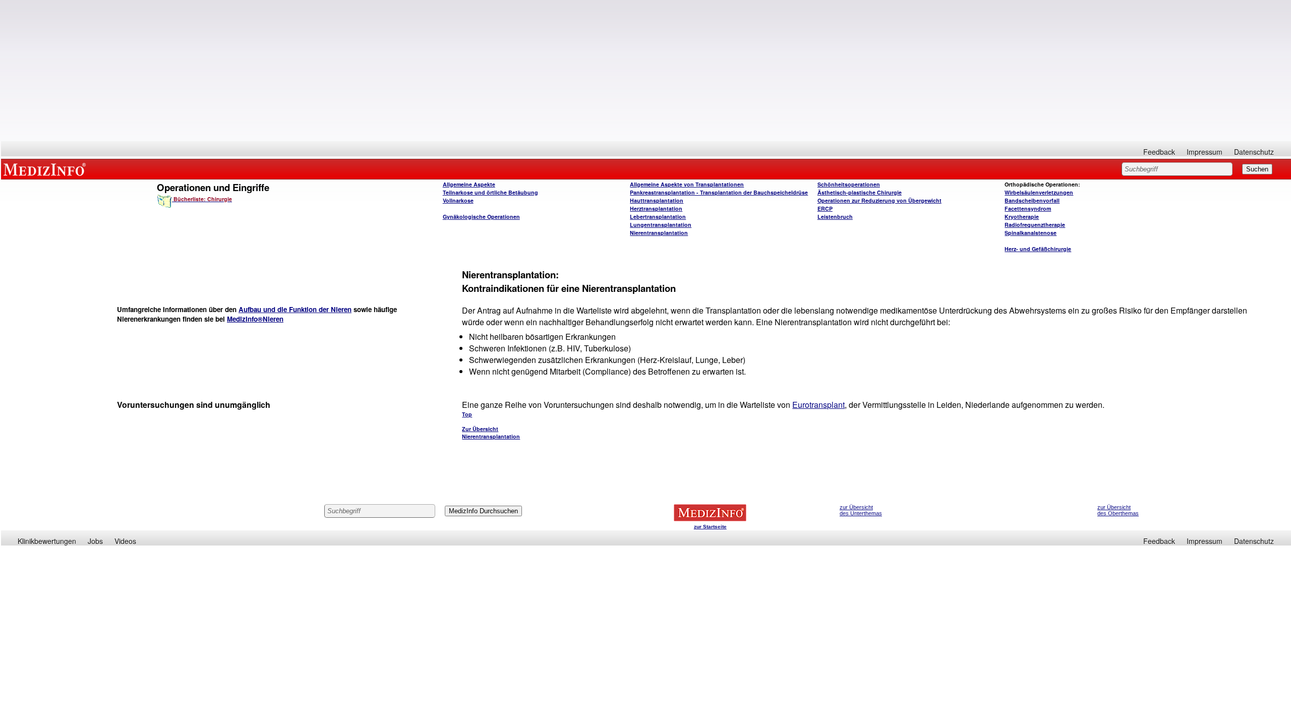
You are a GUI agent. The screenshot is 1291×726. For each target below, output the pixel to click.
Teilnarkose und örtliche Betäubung (490, 192)
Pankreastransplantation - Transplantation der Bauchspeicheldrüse (719, 192)
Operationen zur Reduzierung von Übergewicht (879, 200)
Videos (125, 541)
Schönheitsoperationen (848, 184)
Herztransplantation (656, 208)
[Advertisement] (646, 70)
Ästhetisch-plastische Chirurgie (859, 192)
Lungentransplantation (660, 224)
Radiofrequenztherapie (1035, 224)
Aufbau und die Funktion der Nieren (295, 309)
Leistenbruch (835, 216)
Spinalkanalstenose (1031, 232)
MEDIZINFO (46, 169)
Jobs (95, 541)
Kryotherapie (1022, 216)
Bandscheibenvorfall (1032, 200)
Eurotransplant (818, 404)
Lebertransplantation (658, 216)
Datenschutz (1254, 152)
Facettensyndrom (1028, 208)
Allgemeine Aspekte (469, 184)
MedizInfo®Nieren (255, 319)
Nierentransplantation (659, 232)
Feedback (1159, 152)
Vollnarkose (458, 200)
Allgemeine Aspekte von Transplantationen (687, 184)
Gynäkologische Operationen (481, 216)
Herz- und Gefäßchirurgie (1038, 249)
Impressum (1204, 152)
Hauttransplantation (656, 200)
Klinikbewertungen (47, 541)
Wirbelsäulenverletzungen (1039, 192)
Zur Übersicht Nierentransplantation (491, 432)
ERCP (825, 208)
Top (467, 414)
